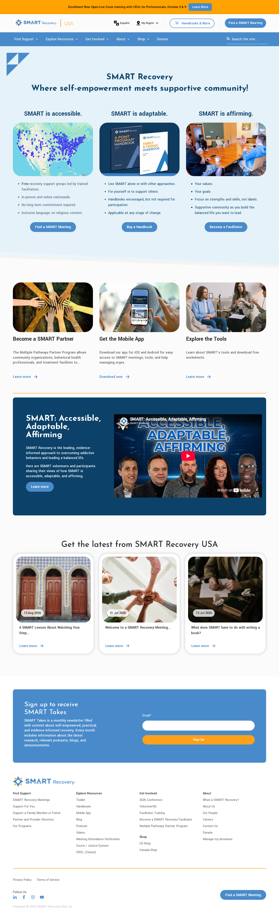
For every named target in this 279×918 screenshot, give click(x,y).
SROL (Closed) (86, 852)
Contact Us (210, 826)
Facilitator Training (152, 813)
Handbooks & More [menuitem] (196, 23)
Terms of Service (47, 880)
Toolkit (80, 800)
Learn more (22, 376)
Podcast (81, 826)
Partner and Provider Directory (33, 819)
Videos (80, 833)
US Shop (145, 843)
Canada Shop (148, 850)
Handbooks (83, 806)
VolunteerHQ (148, 806)
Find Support (24, 39)
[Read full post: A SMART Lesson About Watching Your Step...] (53, 589)
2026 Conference (151, 800)
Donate (162, 39)
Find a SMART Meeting (246, 23)
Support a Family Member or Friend (36, 813)
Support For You (24, 806)
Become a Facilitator (226, 227)
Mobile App (83, 813)
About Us (209, 806)
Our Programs (22, 826)
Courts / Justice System (92, 846)
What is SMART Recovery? (221, 800)
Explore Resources (60, 39)
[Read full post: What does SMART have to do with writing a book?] (225, 589)
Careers (208, 819)
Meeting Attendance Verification (98, 839)
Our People (210, 813)
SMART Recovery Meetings (31, 800)
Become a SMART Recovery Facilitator (166, 819)
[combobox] (247, 39)
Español (124, 23)
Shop (141, 39)
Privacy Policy (22, 880)
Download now (111, 376)
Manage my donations (217, 839)
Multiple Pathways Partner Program (164, 826)
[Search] (228, 39)
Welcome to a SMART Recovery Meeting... (137, 627)
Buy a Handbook (139, 227)
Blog (79, 819)
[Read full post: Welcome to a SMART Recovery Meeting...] (139, 589)
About (120, 39)
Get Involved (95, 39)
